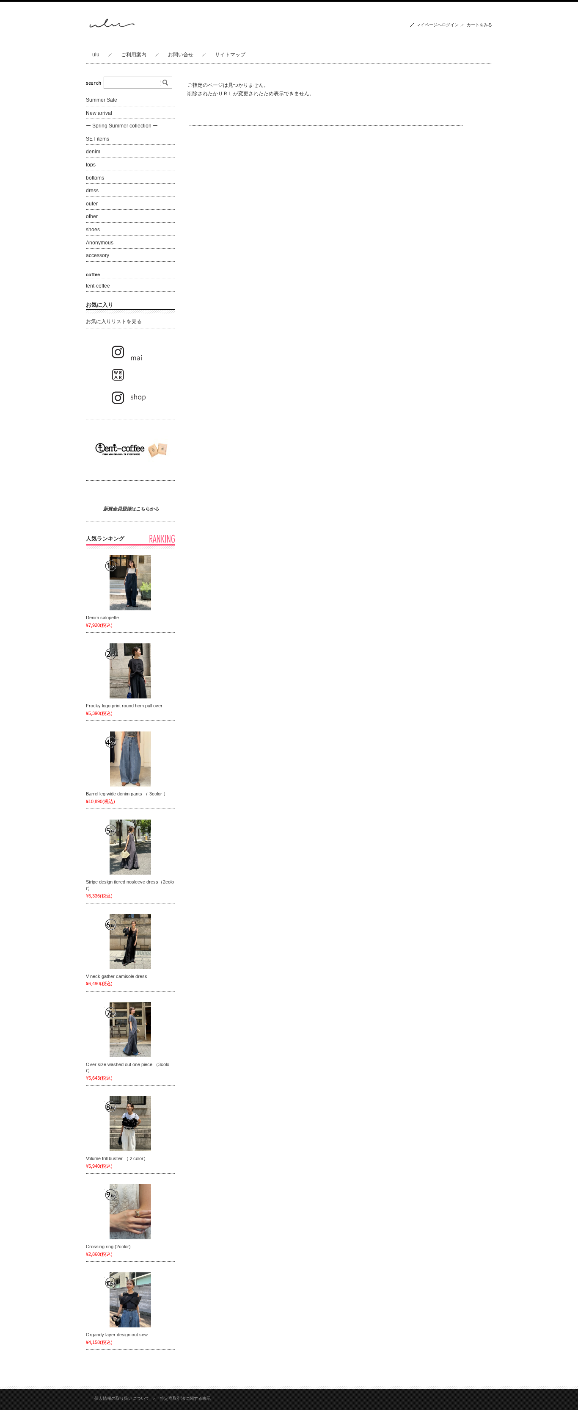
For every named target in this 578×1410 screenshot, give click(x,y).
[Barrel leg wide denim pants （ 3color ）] (130, 759)
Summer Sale (101, 100)
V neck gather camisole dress (119, 976)
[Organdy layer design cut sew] (130, 1299)
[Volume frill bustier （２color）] (130, 1123)
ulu (95, 55)
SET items (97, 139)
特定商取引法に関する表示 (185, 1398)
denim (93, 152)
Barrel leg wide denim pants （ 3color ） (129, 793)
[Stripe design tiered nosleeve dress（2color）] (130, 847)
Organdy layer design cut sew (117, 1334)
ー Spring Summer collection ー (122, 126)
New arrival (99, 113)
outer (92, 204)
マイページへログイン (437, 24)
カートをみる (479, 24)
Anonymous (99, 243)
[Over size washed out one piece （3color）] (130, 1029)
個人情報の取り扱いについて (121, 1398)
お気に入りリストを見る (114, 321)
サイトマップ (230, 55)
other (92, 216)
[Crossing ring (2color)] (130, 1211)
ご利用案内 (133, 55)
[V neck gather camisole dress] (130, 941)
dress (92, 191)
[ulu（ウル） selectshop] (111, 39)
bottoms (95, 178)
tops (91, 165)
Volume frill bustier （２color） (117, 1158)
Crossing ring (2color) (108, 1246)
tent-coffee (98, 286)
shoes (93, 230)
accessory (97, 255)
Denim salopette (105, 617)
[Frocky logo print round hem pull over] (130, 670)
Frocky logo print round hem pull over (124, 705)
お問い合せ (180, 55)
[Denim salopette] (130, 582)
